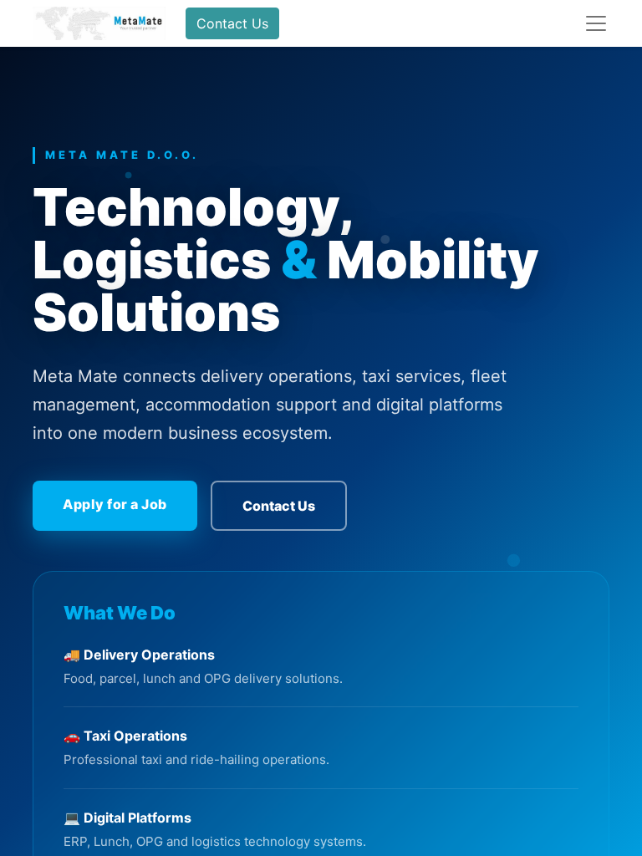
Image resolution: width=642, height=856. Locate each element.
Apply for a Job (115, 504)
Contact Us (232, 23)
